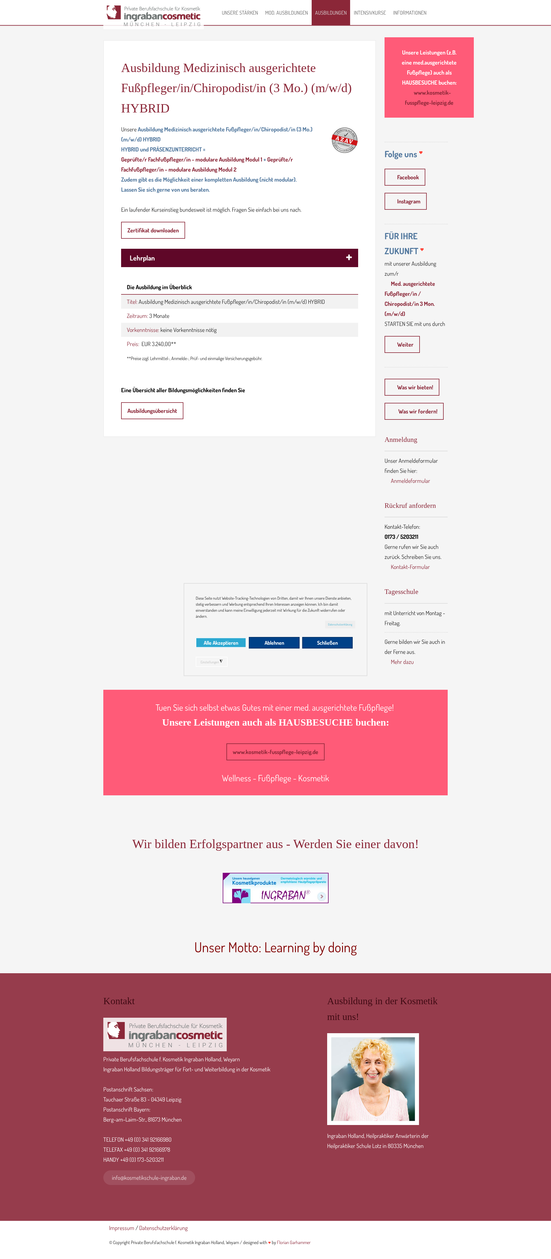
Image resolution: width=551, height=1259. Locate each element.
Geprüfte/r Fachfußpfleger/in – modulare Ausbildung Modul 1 (191, 159)
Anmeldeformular (410, 480)
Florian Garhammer (294, 1242)
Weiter (405, 344)
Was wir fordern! (417, 411)
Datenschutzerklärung (340, 624)
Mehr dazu (402, 661)
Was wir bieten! (415, 387)
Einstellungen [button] (212, 661)
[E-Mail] (269, 1242)
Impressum (121, 1227)
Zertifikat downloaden (153, 230)
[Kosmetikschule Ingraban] (153, 30)
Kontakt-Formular (410, 566)
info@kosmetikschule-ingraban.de (149, 1177)
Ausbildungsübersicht (152, 410)
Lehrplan (142, 257)
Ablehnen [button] (274, 643)
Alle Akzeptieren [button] (221, 643)
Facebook (408, 177)
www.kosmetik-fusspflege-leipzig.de (275, 751)
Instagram (408, 201)
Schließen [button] (327, 643)
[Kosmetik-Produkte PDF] (275, 888)
